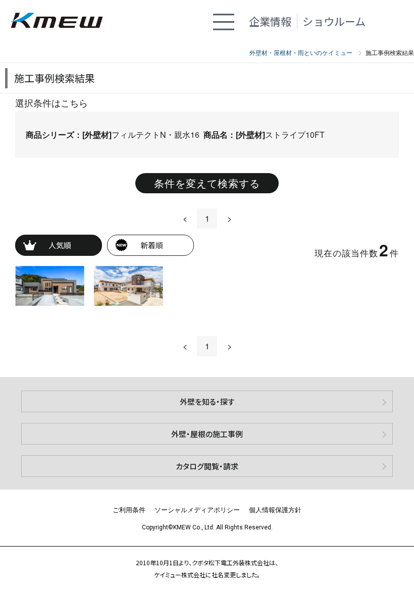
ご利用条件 (129, 509)
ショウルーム (334, 21)
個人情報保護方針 (275, 509)
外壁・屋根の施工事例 (207, 433)
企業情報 (270, 21)
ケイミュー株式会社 (62, 21)
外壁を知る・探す (207, 401)
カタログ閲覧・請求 (207, 466)
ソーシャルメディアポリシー (197, 509)
